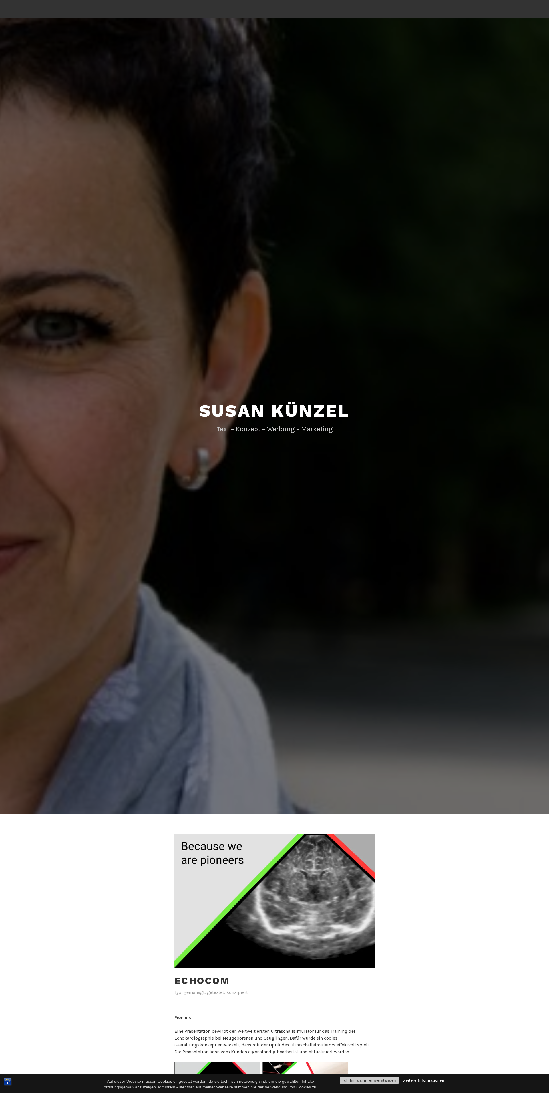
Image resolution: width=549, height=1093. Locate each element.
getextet (215, 992)
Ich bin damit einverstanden (369, 1080)
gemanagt (194, 992)
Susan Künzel (274, 411)
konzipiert (237, 992)
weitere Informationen (423, 1080)
